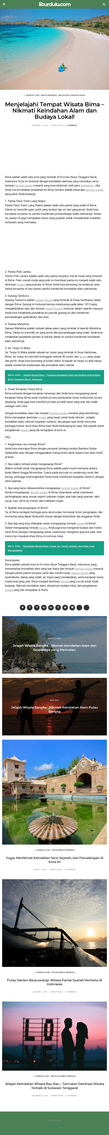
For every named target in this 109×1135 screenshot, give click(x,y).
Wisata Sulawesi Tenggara (63, 1076)
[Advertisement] (54, 152)
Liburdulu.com (32, 95)
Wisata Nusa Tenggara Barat (71, 95)
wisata (21, 284)
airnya (83, 356)
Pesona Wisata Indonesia (63, 850)
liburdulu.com (54, 4)
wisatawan (87, 185)
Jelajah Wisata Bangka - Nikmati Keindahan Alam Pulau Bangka (54, 709)
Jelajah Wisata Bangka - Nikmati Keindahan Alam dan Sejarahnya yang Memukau (54, 648)
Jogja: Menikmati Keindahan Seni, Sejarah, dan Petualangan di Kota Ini (54, 860)
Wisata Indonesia (49, 95)
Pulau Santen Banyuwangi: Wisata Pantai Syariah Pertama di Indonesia (54, 982)
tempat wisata (24, 185)
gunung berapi (44, 300)
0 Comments (71, 125)
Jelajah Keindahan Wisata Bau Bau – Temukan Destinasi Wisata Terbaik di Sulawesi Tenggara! (54, 1086)
